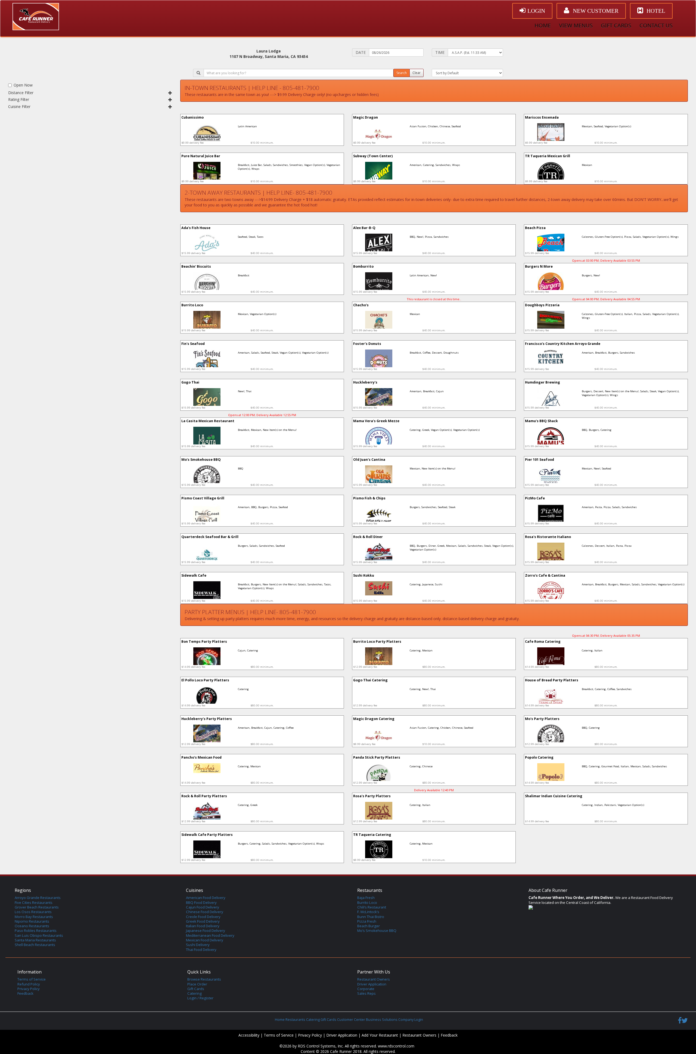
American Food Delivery (205, 897)
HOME (543, 25)
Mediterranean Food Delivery (210, 935)
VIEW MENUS (576, 25)
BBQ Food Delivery (201, 902)
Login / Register (200, 998)
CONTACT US (656, 25)
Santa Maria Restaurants (35, 940)
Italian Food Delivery (202, 925)
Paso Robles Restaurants (36, 930)
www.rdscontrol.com (396, 1046)
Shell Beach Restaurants (35, 944)
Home (280, 1019)
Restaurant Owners (373, 979)
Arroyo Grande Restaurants (38, 897)
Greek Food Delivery (203, 921)
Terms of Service (31, 979)
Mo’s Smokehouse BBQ (376, 930)
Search (401, 72)
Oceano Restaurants (32, 925)
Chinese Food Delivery (204, 911)
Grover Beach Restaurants (37, 907)
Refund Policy (28, 984)
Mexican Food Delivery (204, 940)
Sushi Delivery (198, 944)
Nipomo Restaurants (32, 921)
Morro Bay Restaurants (34, 916)
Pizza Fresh (366, 921)
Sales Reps (366, 993)
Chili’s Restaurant (371, 907)
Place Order (197, 984)
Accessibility (248, 1035)
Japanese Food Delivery (205, 930)
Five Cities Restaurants (33, 902)
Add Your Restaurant (380, 1035)
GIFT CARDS (616, 25)
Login (418, 1019)
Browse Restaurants (204, 979)
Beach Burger (368, 925)
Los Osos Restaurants (33, 911)
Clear (416, 72)
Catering (194, 993)
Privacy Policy (28, 988)
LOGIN (536, 11)
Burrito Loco (367, 902)
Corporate (365, 988)
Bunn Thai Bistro (370, 916)
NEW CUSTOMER (595, 11)
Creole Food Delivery (203, 916)
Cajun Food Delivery (202, 907)
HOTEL (655, 11)
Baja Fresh (366, 897)
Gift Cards (195, 988)
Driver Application (371, 984)
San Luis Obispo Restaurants (39, 935)
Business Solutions (381, 1019)
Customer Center (351, 1019)
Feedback (25, 993)
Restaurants (295, 1019)
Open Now (23, 85)
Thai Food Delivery (201, 949)
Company (406, 1019)
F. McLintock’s (368, 911)
